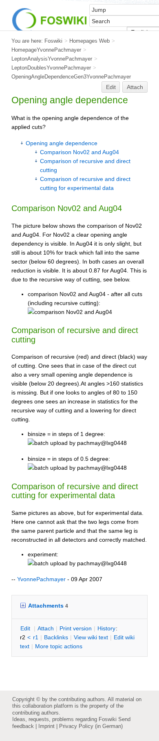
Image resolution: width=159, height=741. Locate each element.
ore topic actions (58, 646)
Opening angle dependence (61, 143)
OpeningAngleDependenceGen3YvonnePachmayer (71, 77)
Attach (135, 87)
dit (26, 628)
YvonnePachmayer (41, 579)
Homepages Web (89, 41)
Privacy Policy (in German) (91, 726)
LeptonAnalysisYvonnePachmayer (51, 59)
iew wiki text (91, 637)
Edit (111, 87)
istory (106, 628)
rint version (76, 628)
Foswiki (53, 41)
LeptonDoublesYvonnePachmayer (51, 68)
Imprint (46, 726)
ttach (46, 628)
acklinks (56, 637)
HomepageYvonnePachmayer (46, 50)
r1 (35, 637)
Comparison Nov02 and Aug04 (79, 152)
